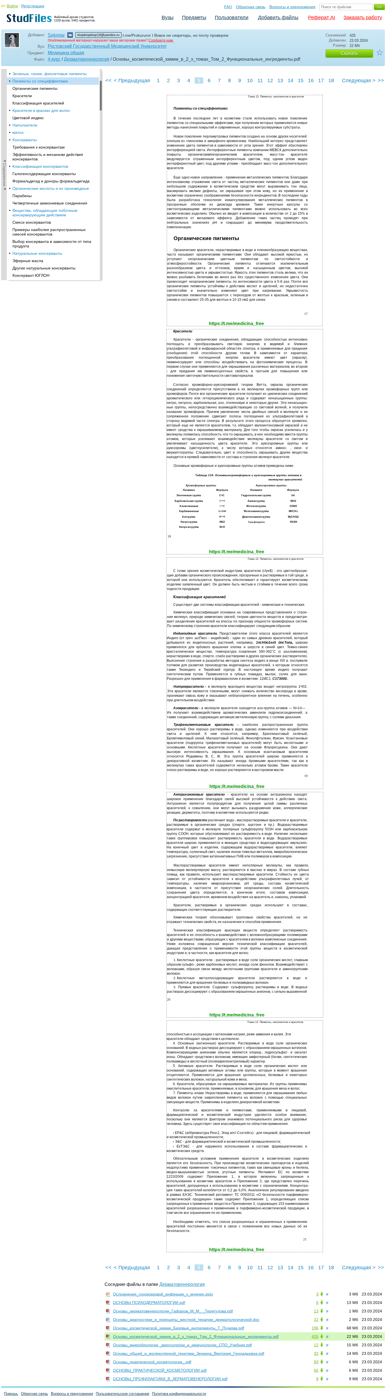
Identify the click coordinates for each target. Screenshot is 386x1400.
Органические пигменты (34, 88)
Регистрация (32, 6)
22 (316, 1319)
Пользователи (231, 17)
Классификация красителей (38, 103)
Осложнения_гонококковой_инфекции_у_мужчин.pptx (163, 1294)
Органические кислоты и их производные (50, 188)
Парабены (22, 195)
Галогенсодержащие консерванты (44, 173)
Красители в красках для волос (41, 110)
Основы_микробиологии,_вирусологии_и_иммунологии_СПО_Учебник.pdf (182, 1345)
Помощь (11, 1394)
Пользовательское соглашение (122, 1394)
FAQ (228, 7)
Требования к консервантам (38, 147)
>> (381, 80)
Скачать (349, 53)
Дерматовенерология (86, 59)
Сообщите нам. (161, 40)
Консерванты (24, 140)
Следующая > (359, 80)
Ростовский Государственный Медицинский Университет (107, 46)
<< (108, 80)
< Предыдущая (132, 80)
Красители (22, 95)
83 (316, 1362)
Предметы (194, 17)
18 (331, 80)
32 (316, 1353)
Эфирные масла (27, 260)
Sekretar (56, 35)
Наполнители (24, 125)
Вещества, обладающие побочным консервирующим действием (44, 212)
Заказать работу (363, 17)
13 (280, 80)
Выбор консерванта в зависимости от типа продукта (51, 243)
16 (311, 80)
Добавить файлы (278, 17)
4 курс (54, 59)
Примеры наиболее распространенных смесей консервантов (49, 231)
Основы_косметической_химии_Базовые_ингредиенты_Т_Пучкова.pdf (178, 1328)
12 (270, 80)
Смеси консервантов (31, 222)
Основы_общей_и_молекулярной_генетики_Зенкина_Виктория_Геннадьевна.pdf (188, 1353)
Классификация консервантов (40, 166)
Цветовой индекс (28, 118)
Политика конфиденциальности (179, 1394)
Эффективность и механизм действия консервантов (47, 156)
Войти (12, 6)
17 (321, 80)
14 (290, 80)
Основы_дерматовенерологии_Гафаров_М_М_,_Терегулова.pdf (173, 1311)
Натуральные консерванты (37, 253)
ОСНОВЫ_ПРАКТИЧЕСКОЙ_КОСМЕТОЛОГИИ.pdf (160, 1370)
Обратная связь (250, 7)
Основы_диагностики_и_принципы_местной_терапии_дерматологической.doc (186, 1319)
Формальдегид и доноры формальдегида (51, 181)
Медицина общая (66, 52)
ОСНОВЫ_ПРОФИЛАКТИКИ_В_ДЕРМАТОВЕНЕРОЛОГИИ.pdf (170, 1379)
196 (315, 1328)
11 (260, 80)
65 (316, 1370)
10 (250, 80)
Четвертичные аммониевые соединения (49, 203)
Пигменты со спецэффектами (40, 81)
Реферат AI (321, 17)
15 (300, 80)
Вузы (168, 17)
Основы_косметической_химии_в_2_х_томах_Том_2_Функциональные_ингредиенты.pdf (196, 1336)
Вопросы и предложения (292, 7)
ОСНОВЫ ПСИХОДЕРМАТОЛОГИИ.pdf (149, 1302)
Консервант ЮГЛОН (30, 275)
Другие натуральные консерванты (43, 268)
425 (315, 1336)
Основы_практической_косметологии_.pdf (152, 1362)
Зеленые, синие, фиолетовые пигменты (49, 73)
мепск (17, 132)
